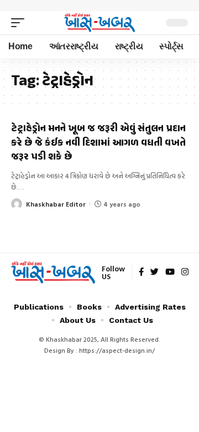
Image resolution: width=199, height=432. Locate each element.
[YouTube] (170, 272)
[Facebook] (141, 272)
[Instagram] (184, 272)
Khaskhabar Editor (56, 204)
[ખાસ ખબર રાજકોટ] (99, 22)
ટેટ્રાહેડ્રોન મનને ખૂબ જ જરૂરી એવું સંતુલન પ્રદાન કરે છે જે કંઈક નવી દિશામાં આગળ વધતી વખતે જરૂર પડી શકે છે (98, 142)
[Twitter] (154, 272)
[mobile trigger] (20, 22)
